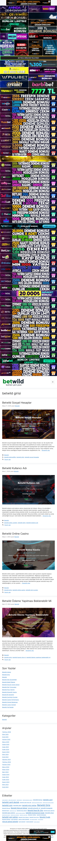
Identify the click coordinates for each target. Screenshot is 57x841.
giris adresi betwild (33, 819)
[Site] (28, 97)
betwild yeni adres (10, 817)
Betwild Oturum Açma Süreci (10, 684)
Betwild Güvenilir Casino (9, 692)
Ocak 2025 (5, 747)
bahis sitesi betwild (12, 800)
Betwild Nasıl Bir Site (35, 810)
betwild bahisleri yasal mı (27, 800)
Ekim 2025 (5, 734)
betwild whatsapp (41, 815)
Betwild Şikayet (6, 819)
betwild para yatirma (49, 810)
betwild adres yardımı (10, 522)
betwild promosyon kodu (35, 813)
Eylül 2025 (5, 737)
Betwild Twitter (32, 815)
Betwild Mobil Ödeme (8, 682)
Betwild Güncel (6, 808)
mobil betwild (29, 821)
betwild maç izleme (22, 810)
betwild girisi (20, 457)
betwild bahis (19, 800)
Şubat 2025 (5, 744)
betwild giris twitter (29, 805)
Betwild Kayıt (5, 810)
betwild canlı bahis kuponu (37, 802)
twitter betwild (37, 821)
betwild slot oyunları (32, 590)
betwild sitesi (49, 813)
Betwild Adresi (6, 672)
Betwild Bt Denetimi (8, 694)
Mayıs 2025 (5, 742)
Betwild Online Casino (15, 533)
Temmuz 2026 (6, 732)
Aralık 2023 (5, 779)
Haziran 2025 (6, 739)
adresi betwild (5, 800)
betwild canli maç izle (25, 802)
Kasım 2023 (5, 782)
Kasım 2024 (5, 752)
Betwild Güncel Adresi (19, 808)
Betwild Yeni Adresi (24, 817)
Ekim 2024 (5, 754)
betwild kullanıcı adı (32, 522)
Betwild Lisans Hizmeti (9, 705)
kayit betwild (22, 821)
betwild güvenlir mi (34, 808)
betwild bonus (37, 800)
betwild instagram (46, 808)
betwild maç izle (13, 810)
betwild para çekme (8, 813)
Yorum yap (7, 459)
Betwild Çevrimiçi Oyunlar (9, 697)
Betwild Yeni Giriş (34, 817)
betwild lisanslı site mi (19, 657)
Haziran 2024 (6, 764)
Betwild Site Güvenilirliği (9, 679)
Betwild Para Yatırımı (8, 689)
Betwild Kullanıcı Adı (14, 468)
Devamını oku (46, 450)
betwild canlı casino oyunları (48, 802)
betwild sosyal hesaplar (32, 457)
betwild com (7, 805)
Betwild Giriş (6, 674)
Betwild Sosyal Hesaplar (17, 402)
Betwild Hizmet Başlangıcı (10, 702)
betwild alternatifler (10, 457)
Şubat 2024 (5, 774)
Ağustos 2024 (6, 759)
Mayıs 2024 (5, 767)
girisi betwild (40, 819)
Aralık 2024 (5, 749)
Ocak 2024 (5, 777)
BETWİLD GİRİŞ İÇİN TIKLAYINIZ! (28, 58)
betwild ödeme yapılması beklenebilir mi (38, 657)
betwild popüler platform (20, 813)
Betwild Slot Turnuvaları (9, 687)
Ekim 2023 (5, 784)
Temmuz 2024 (6, 762)
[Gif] (28, 159)
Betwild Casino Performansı (10, 699)
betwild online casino (19, 590)
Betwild (6, 455)
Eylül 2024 (5, 757)
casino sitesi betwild (23, 819)
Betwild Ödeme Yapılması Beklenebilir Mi (26, 600)
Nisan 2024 (5, 769)
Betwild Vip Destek (8, 707)
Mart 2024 (5, 772)
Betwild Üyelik (45, 817)
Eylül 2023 (5, 787)
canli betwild (14, 819)
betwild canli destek (10, 802)
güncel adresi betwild (10, 821)
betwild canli (47, 800)
